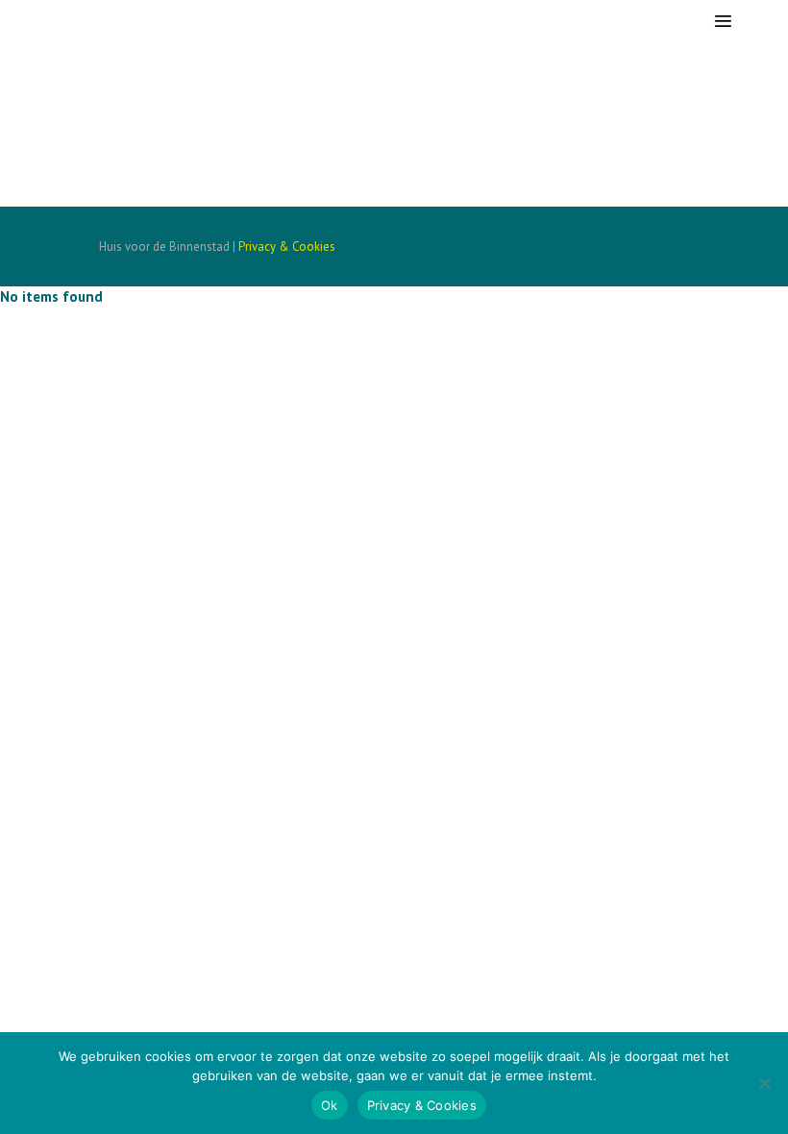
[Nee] (764, 1083)
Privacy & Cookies (286, 246)
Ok (329, 1105)
